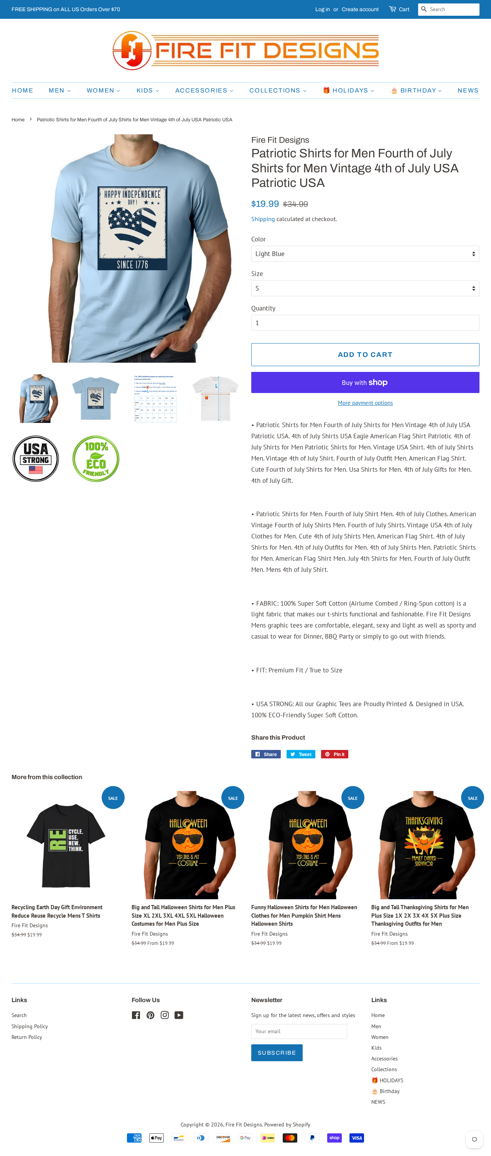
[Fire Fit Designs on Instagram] (164, 1016)
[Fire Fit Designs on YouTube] (179, 1016)
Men (57, 90)
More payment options (365, 402)
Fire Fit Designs (244, 1124)
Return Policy (27, 1036)
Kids (146, 90)
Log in (322, 9)
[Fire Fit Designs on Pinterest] (150, 1016)
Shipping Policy (30, 1026)
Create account (360, 9)
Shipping (263, 219)
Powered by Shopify (287, 1124)
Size (257, 273)
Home (22, 90)
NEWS (468, 90)
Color (258, 239)
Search (19, 1015)
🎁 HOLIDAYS (347, 90)
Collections (275, 90)
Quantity (263, 308)
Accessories (202, 90)
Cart (404, 9)
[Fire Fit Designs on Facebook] (136, 1016)
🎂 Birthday (414, 90)
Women (102, 90)
